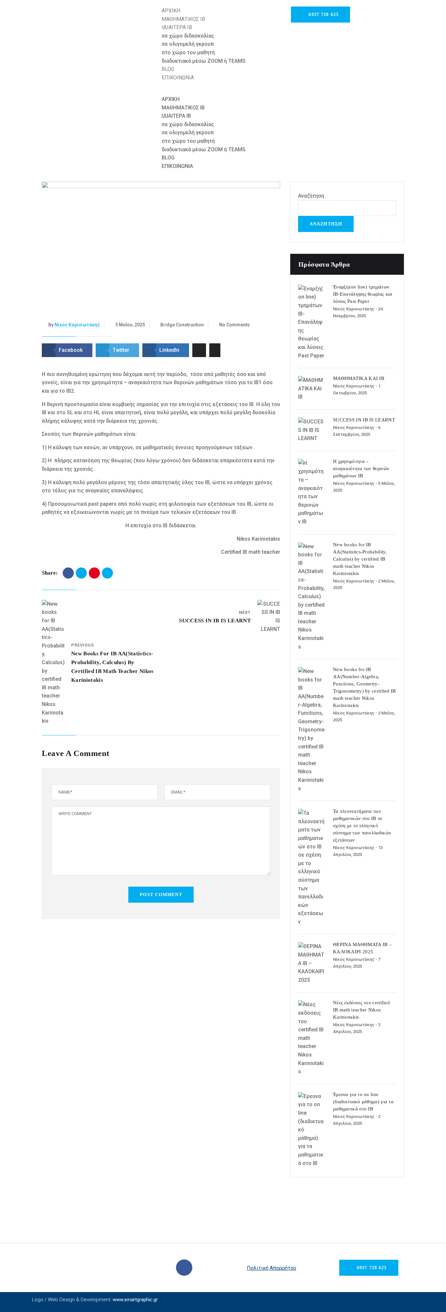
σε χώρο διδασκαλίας (188, 36)
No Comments (234, 324)
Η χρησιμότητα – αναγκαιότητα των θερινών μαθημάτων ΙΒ (361, 468)
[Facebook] (68, 573)
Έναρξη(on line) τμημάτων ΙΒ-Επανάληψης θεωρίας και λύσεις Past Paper (362, 294)
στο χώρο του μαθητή (188, 52)
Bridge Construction (182, 324)
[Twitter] (81, 573)
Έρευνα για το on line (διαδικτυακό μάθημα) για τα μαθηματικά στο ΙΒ (363, 1101)
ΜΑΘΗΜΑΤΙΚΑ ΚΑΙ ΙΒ (358, 378)
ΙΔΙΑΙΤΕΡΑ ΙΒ (177, 27)
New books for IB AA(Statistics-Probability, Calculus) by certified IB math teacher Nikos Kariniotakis (360, 559)
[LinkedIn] (107, 573)
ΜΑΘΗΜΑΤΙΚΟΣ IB (183, 19)
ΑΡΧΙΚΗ (171, 11)
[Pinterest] (94, 573)
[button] (223, 91)
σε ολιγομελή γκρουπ (188, 44)
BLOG (168, 69)
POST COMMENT (161, 894)
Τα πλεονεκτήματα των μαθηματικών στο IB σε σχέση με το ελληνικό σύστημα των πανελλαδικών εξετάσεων (362, 826)
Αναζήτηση (311, 196)
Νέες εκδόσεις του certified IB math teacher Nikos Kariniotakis (361, 1010)
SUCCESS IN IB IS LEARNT (215, 620)
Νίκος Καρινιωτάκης (77, 324)
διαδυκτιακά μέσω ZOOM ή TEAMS (204, 61)
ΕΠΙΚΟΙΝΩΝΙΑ (178, 77)
